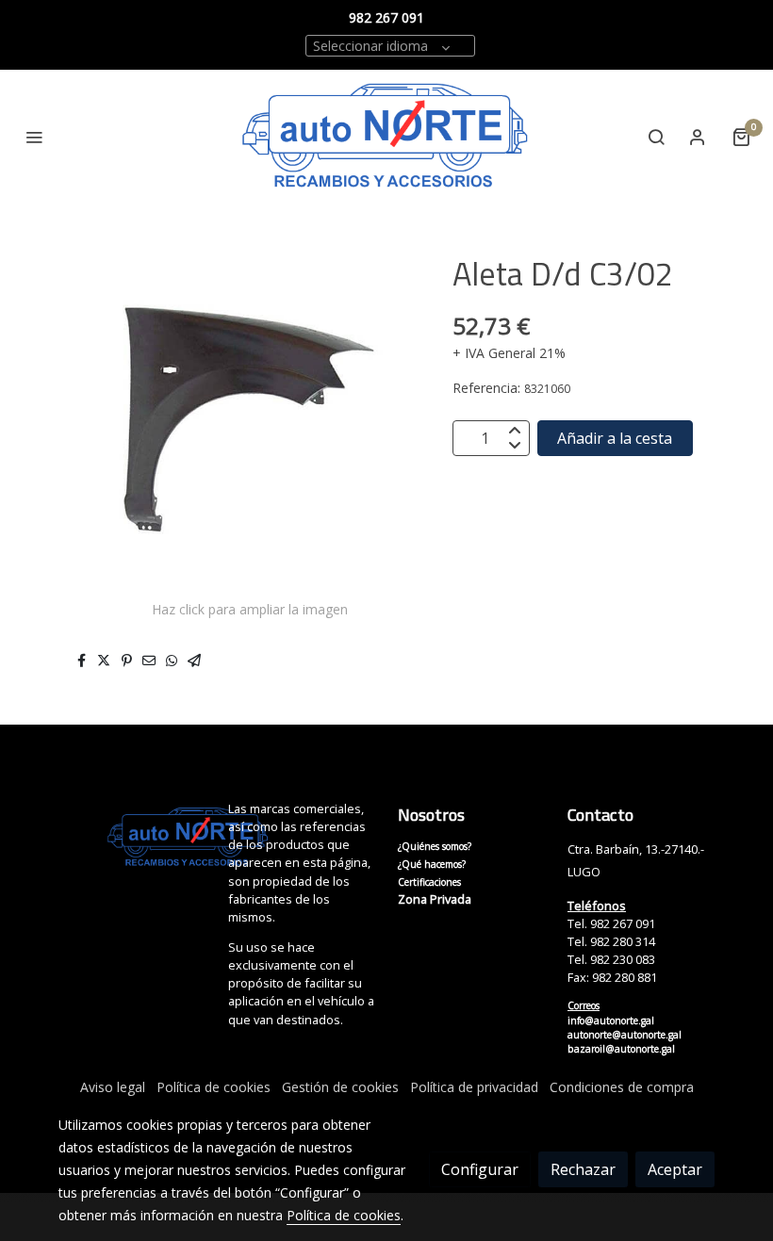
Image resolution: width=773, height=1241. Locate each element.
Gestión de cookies (340, 1087)
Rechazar (583, 1169)
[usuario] (697, 136)
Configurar (479, 1169)
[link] (386, 137)
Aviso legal (112, 1087)
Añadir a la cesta (614, 438)
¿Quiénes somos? (434, 846)
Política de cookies (213, 1087)
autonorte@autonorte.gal (624, 1034)
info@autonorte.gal (610, 1020)
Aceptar (675, 1169)
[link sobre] (132, 837)
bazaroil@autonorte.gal (621, 1048)
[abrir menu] (34, 136)
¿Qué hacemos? (432, 864)
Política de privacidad (474, 1087)
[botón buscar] (656, 136)
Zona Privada (434, 898)
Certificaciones (429, 882)
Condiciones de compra (622, 1087)
